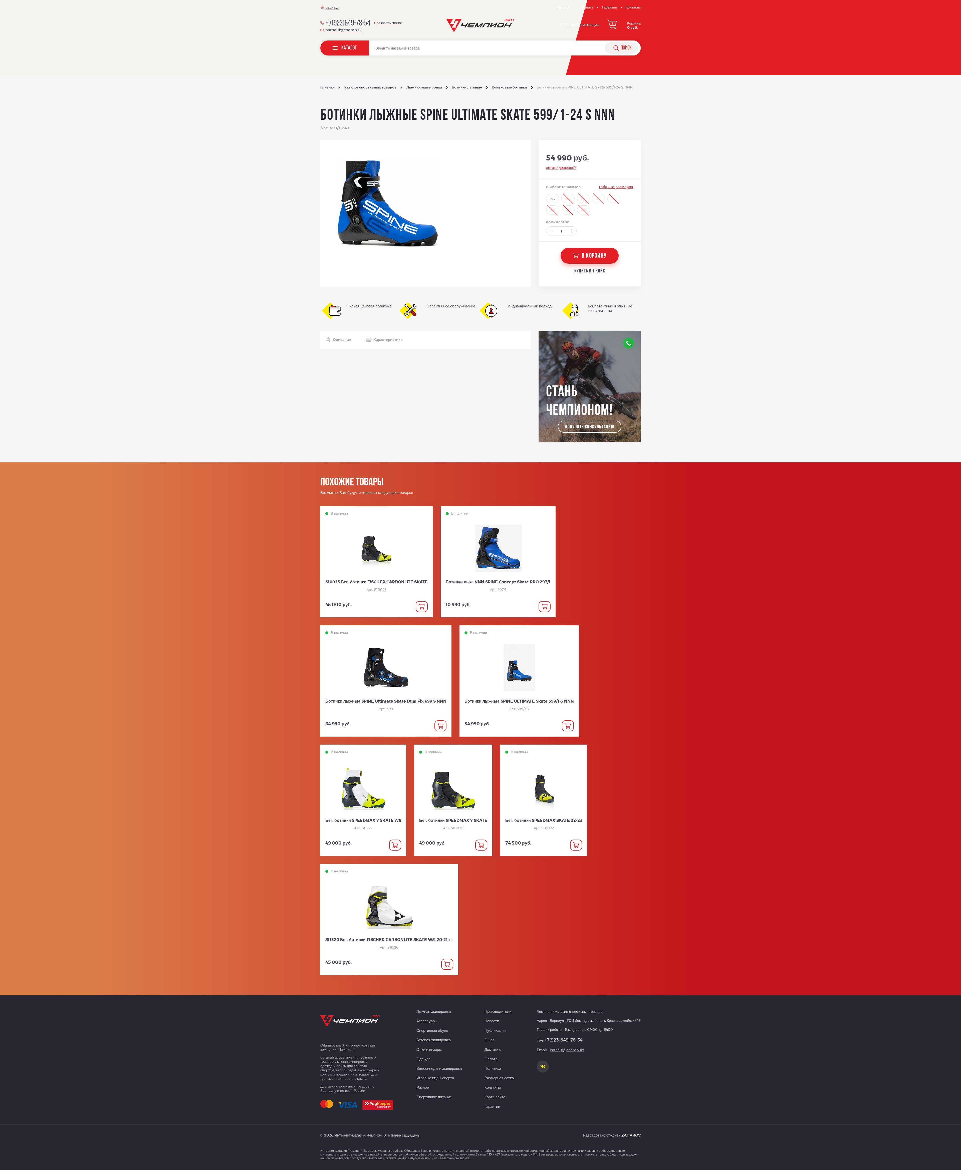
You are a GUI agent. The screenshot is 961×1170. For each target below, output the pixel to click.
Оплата (587, 7)
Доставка (565, 7)
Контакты (633, 7)
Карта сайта (495, 1097)
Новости (492, 1021)
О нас (490, 1040)
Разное (422, 1087)
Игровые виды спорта (435, 1078)
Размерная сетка (499, 1078)
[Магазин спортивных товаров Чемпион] (480, 25)
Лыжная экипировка (433, 1011)
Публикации (495, 1030)
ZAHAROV (631, 1135)
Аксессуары (426, 1021)
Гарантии (609, 7)
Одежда (423, 1059)
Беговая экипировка (433, 1040)
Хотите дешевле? (561, 167)
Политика (493, 1068)
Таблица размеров (616, 186)
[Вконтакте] (543, 1067)
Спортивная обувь (432, 1030)
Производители (498, 1011)
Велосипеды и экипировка (439, 1068)
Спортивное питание (434, 1097)
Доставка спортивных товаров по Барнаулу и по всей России (347, 1088)
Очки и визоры (429, 1049)
